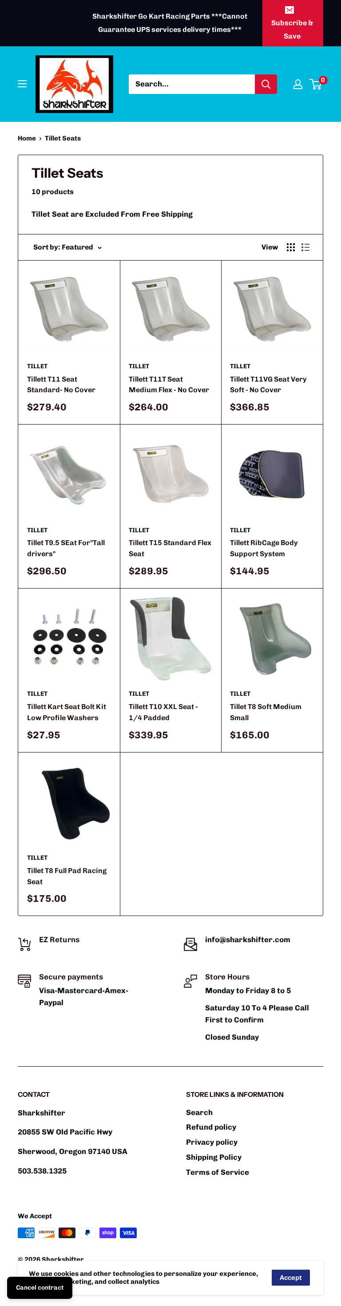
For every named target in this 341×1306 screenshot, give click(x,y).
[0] (315, 84)
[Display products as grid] (291, 247)
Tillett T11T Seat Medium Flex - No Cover (169, 384)
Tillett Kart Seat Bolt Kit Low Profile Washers (66, 712)
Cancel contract (39, 1287)
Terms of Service (217, 1172)
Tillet (37, 366)
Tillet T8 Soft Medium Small (265, 712)
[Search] (266, 84)
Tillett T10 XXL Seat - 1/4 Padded (163, 712)
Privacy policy (212, 1142)
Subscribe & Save (292, 29)
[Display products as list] (305, 247)
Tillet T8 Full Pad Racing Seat (67, 876)
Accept (291, 1278)
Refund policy (211, 1127)
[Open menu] (22, 83)
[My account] (297, 84)
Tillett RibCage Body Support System (264, 548)
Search (199, 1112)
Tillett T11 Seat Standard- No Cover (61, 384)
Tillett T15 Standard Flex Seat (170, 548)
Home (27, 138)
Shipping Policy (214, 1157)
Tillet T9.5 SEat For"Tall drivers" (66, 548)
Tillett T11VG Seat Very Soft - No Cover (268, 384)
